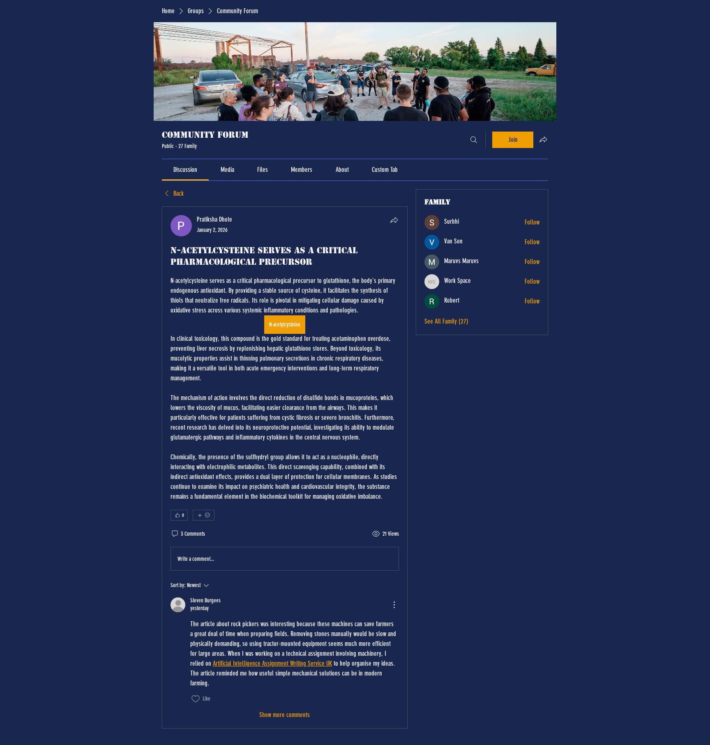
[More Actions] (394, 605)
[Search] (474, 140)
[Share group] (543, 139)
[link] (185, 170)
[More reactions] (203, 515)
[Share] (394, 220)
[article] (285, 467)
